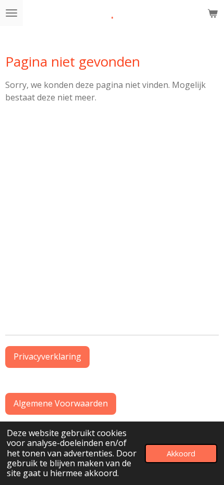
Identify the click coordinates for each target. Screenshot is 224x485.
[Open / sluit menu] (11, 13)
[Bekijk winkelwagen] (212, 13)
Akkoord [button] (181, 453)
